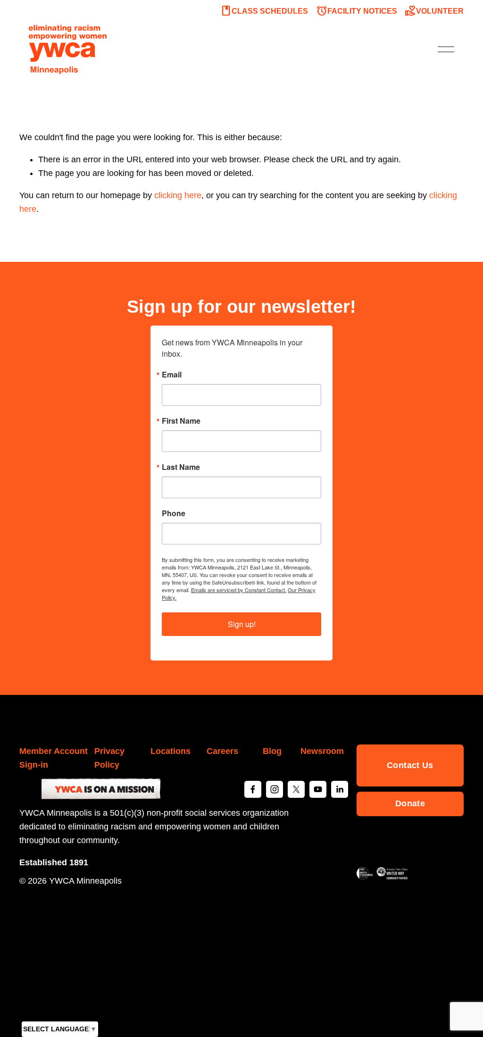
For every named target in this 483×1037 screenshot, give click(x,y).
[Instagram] (274, 789)
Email (172, 374)
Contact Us (410, 765)
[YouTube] (317, 789)
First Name (181, 421)
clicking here (177, 195)
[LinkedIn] (339, 789)
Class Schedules (264, 10)
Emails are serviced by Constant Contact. (238, 590)
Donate (410, 803)
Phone (173, 513)
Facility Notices (356, 10)
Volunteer (434, 10)
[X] (296, 789)
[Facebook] (252, 789)
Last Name (181, 467)
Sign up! (242, 624)
